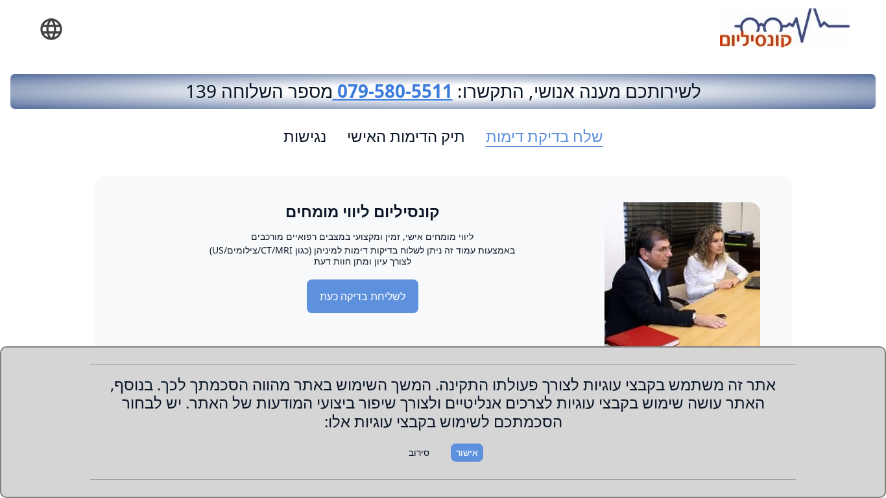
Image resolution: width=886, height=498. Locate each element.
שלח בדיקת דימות (544, 136)
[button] (51, 29)
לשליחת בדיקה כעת (362, 296)
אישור (467, 452)
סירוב (419, 452)
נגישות (304, 136)
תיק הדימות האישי (406, 136)
